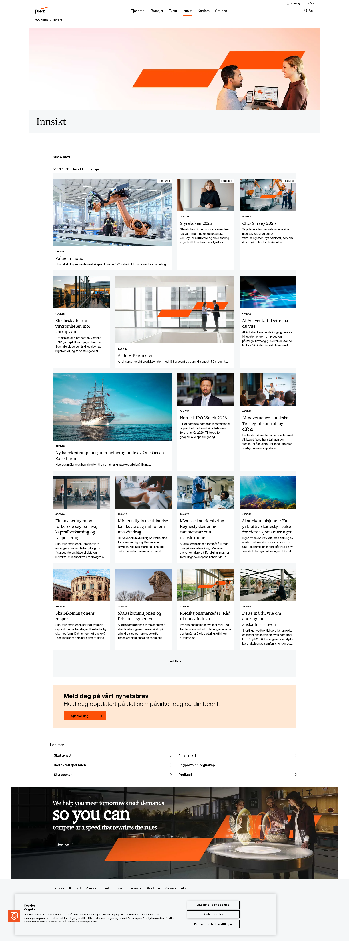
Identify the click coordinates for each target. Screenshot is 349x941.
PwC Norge (41, 19)
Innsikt (57, 19)
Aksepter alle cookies (213, 904)
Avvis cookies (213, 914)
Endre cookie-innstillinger (213, 924)
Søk (311, 11)
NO (310, 3)
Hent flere (174, 661)
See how (63, 844)
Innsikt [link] (78, 169)
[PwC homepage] (41, 9)
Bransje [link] (93, 169)
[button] (14, 916)
